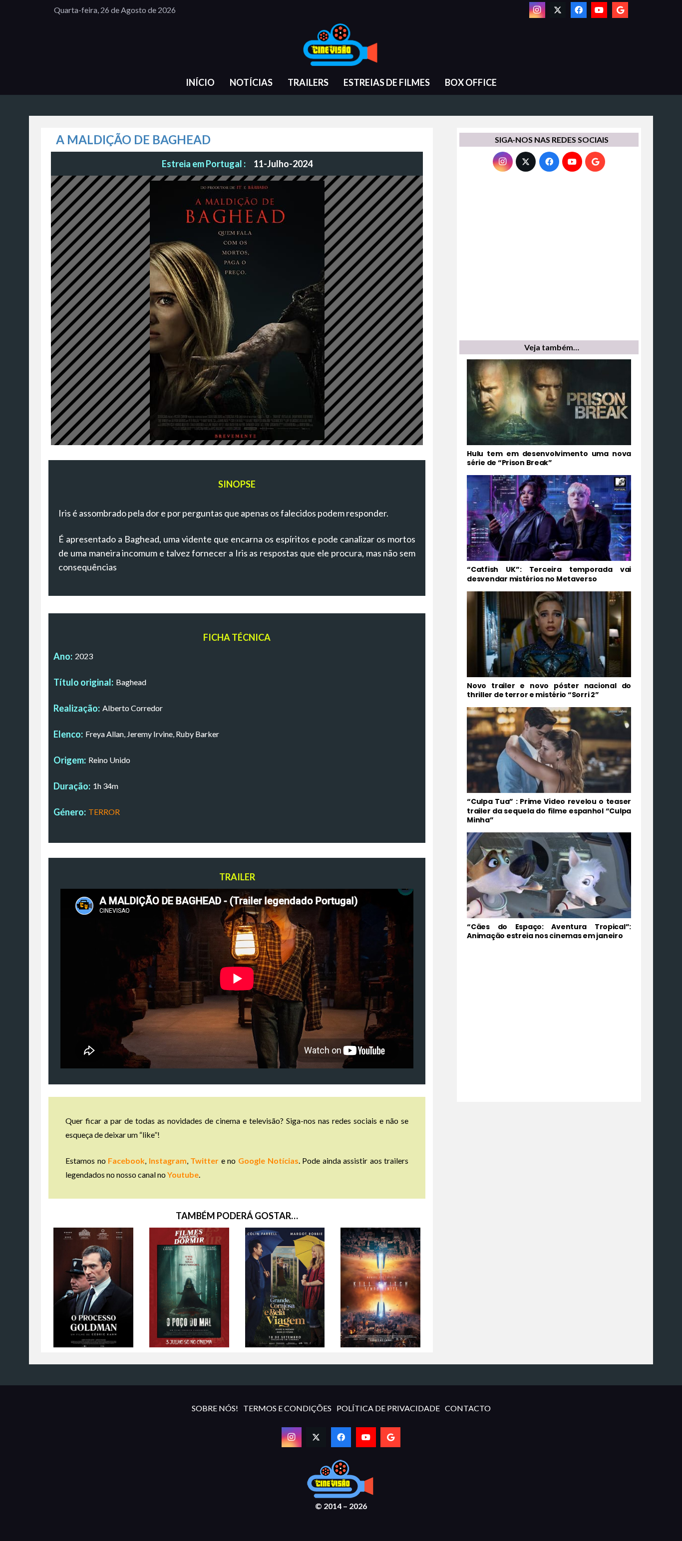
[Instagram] (537, 10)
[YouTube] (599, 10)
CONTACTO (468, 1408)
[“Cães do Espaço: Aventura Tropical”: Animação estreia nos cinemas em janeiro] (549, 886)
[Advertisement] (549, 258)
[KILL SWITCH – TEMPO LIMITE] (380, 1287)
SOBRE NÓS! (215, 1408)
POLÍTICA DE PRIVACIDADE (388, 1408)
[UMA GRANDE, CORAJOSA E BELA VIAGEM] (285, 1287)
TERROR (104, 811)
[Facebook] (579, 10)
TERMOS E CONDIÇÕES (287, 1408)
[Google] (620, 10)
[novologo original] (341, 44)
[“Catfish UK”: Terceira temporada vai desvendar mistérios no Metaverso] (549, 529)
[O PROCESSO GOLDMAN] (93, 1287)
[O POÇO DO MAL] (189, 1287)
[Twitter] (558, 10)
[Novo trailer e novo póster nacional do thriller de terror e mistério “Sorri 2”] (549, 645)
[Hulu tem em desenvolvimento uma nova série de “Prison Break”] (549, 413)
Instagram (168, 1160)
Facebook (126, 1160)
